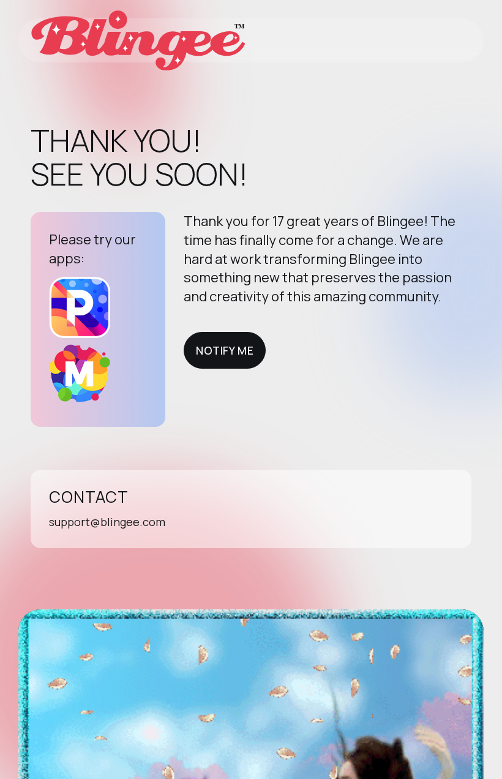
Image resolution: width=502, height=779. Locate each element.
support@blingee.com (107, 521)
